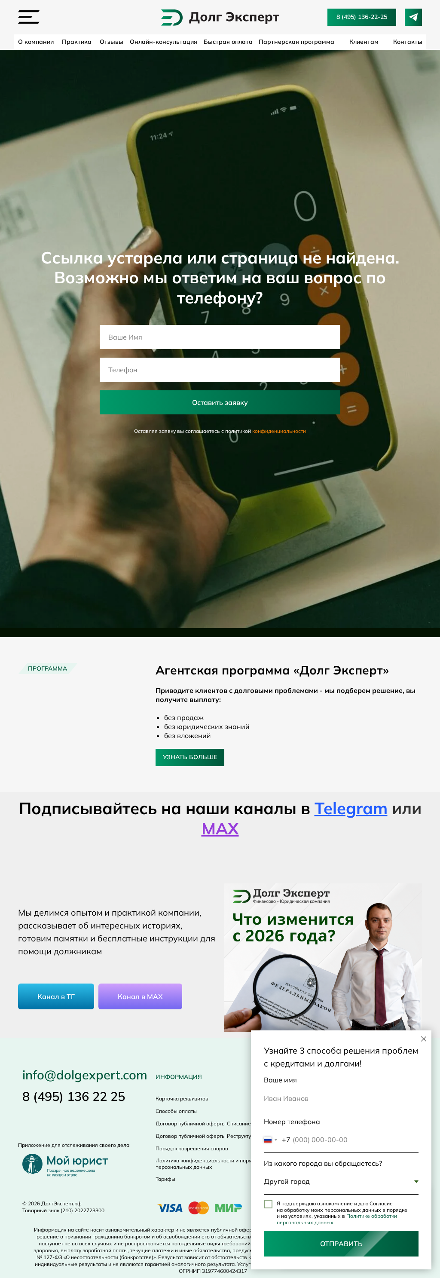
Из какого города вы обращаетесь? (323, 1163)
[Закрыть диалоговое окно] (424, 1039)
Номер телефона (292, 1121)
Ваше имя (280, 1080)
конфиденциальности (279, 776)
